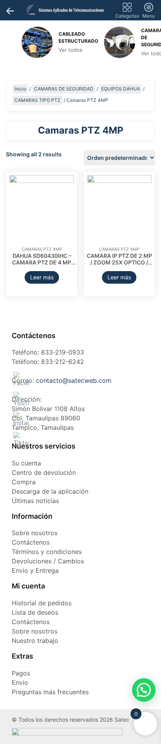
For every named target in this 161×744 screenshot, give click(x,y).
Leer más (42, 277)
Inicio (20, 89)
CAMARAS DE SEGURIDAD (63, 89)
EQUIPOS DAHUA (120, 89)
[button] (144, 690)
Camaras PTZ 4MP (41, 249)
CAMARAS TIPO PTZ (37, 100)
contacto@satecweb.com (73, 380)
